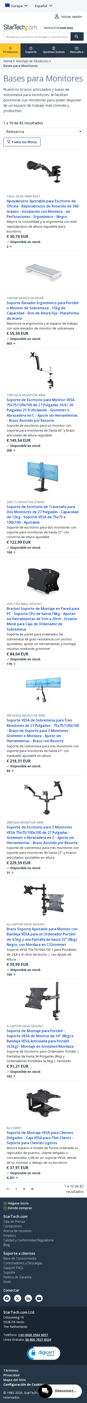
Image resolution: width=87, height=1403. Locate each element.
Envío (7, 1282)
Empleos (9, 1235)
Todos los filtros (23, 142)
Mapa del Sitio (14, 1380)
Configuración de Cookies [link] (23, 1384)
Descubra (76, 52)
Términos (10, 1370)
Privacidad (11, 1375)
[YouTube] (39, 1298)
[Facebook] (6, 1298)
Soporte (31, 52)
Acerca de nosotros (17, 1231)
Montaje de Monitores (32, 61)
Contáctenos (12, 1226)
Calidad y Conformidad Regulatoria (28, 1240)
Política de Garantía (17, 1277)
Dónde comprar (20, 1208)
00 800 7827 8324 (38, 1339)
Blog (6, 1245)
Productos (10, 52)
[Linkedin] (28, 1298)
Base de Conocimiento (19, 1258)
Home (7, 61)
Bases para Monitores (20, 66)
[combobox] (43, 131)
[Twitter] (17, 1298)
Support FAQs (13, 1268)
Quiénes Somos (54, 52)
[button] (80, 132)
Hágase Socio (18, 1203)
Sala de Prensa (14, 1221)
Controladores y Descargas (22, 1263)
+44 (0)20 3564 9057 (33, 1335)
